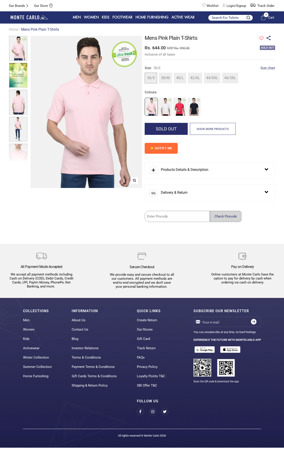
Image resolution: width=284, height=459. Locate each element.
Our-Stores (145, 329)
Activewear (31, 348)
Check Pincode (226, 216)
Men (26, 320)
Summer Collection (37, 367)
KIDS (105, 17)
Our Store (41, 6)
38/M (165, 78)
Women (28, 329)
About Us (78, 320)
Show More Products (213, 129)
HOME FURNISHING (152, 17)
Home (13, 29)
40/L (180, 78)
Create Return (147, 320)
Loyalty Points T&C (151, 376)
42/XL (195, 78)
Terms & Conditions (86, 357)
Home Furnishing (35, 376)
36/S (151, 78)
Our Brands (17, 6)
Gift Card (143, 339)
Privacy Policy (147, 367)
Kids (26, 339)
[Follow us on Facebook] (143, 411)
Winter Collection (36, 357)
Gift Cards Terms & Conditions (94, 376)
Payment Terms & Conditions (93, 367)
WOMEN (91, 17)
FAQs (141, 357)
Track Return (146, 348)
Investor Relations (85, 348)
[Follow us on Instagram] (155, 411)
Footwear (122, 17)
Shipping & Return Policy (90, 385)
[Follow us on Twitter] (167, 411)
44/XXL (212, 78)
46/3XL (230, 78)
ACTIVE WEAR (183, 17)
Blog (75, 339)
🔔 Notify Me (161, 148)
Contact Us (80, 329)
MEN (77, 17)
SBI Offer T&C (147, 385)
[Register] (253, 322)
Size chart (267, 68)
